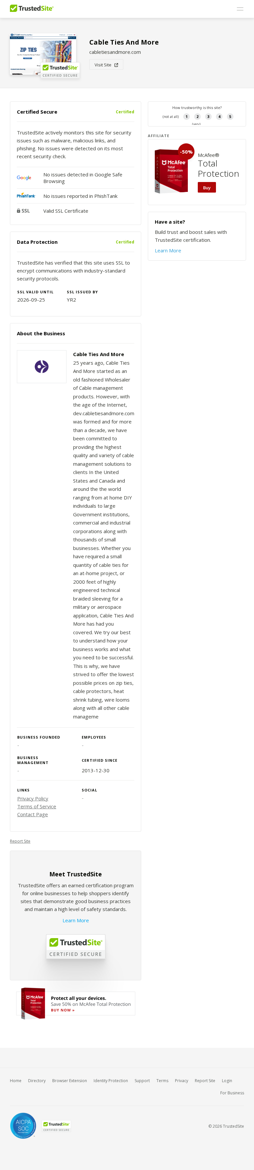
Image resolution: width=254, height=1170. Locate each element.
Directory (37, 1080)
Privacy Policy (32, 798)
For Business (232, 1093)
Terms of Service (36, 806)
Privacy (181, 1080)
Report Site (20, 841)
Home (15, 1080)
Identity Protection (111, 1080)
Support (142, 1080)
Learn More (76, 920)
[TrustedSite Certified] (56, 1126)
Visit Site (104, 65)
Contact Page (32, 814)
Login (227, 1080)
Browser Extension (69, 1080)
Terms (162, 1080)
